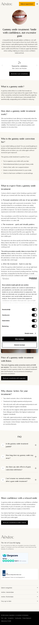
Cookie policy (18, 618)
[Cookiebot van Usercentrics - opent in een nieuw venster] (29, 278)
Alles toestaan (19, 339)
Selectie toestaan (19, 345)
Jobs (5, 618)
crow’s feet (26, 255)
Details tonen (29, 333)
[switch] (34, 315)
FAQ (2, 618)
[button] (37, 4)
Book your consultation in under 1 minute (14, 522)
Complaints (11, 618)
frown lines (18, 255)
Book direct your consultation (19, 74)
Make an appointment (27, 4)
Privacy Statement (26, 618)
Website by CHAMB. (6, 621)
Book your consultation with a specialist (14, 378)
